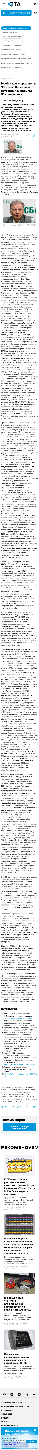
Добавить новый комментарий (19, 1127)
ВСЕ (4, 24)
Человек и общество (12, 45)
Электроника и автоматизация (16, 28)
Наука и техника (10, 32)
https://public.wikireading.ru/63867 (18, 1018)
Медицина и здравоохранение (13, 54)
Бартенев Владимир (12, 101)
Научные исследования (11, 63)
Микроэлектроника (9, 59)
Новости (6, 1414)
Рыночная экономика (12, 36)
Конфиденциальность (15, 1406)
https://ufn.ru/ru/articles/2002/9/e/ (19, 1065)
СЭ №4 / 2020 (7, 79)
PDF (34, 135)
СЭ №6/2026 (21, 1208)
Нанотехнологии (25, 59)
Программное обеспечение (12, 68)
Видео (5, 1418)
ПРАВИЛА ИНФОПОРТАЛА (15, 1403)
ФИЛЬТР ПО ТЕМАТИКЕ (18, 13)
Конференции (9, 1426)
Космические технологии (11, 50)
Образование (27, 63)
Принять (32, 1441)
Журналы (7, 1410)
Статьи (5, 1422)
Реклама (6, 1429)
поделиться (27, 135)
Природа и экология (11, 41)
